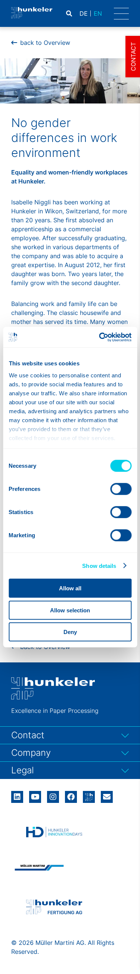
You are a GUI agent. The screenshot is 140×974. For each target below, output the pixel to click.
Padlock (103, 13)
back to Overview (45, 42)
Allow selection (70, 610)
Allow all (70, 588)
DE (84, 13)
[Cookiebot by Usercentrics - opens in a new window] (99, 337)
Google (88, 794)
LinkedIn (17, 794)
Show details (99, 565)
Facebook (71, 794)
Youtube (35, 794)
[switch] (120, 489)
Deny (70, 632)
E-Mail (106, 797)
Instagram (53, 794)
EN (98, 13)
